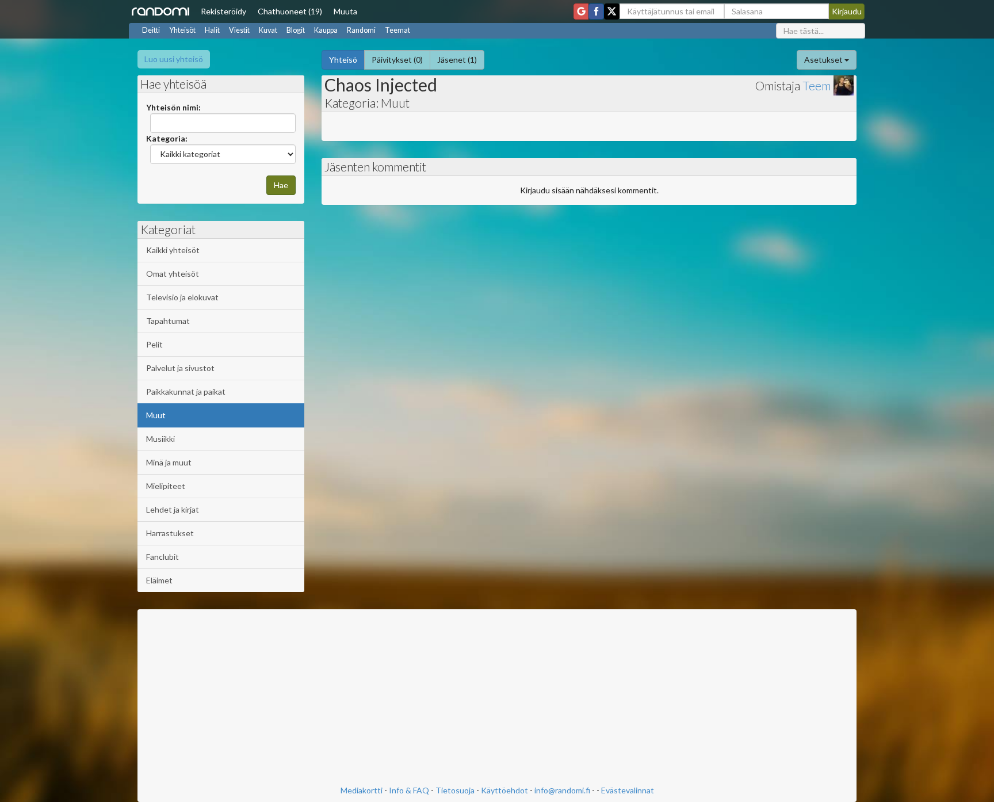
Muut (156, 415)
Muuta (345, 11)
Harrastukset (170, 533)
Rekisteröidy (223, 11)
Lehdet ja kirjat (172, 509)
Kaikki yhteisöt (173, 250)
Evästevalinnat (627, 790)
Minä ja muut (169, 462)
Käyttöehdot (504, 790)
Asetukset (824, 59)
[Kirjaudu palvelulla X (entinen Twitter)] (612, 11)
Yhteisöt (182, 30)
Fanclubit (162, 557)
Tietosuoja (455, 790)
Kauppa (326, 30)
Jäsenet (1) (457, 59)
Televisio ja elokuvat (182, 297)
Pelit (154, 344)
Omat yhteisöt (172, 273)
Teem (816, 85)
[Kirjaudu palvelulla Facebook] (596, 11)
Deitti (151, 30)
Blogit (295, 30)
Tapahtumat (168, 321)
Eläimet (159, 580)
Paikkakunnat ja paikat (185, 391)
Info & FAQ (409, 790)
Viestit (239, 30)
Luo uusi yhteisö (173, 59)
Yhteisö (343, 59)
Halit (212, 30)
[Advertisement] (497, 698)
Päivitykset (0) (397, 59)
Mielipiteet (165, 486)
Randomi (361, 30)
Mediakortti (362, 790)
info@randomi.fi (562, 790)
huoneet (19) (290, 11)
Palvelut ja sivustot (180, 368)
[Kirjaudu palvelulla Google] (581, 11)
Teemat (397, 30)
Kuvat (268, 30)
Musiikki (160, 439)
